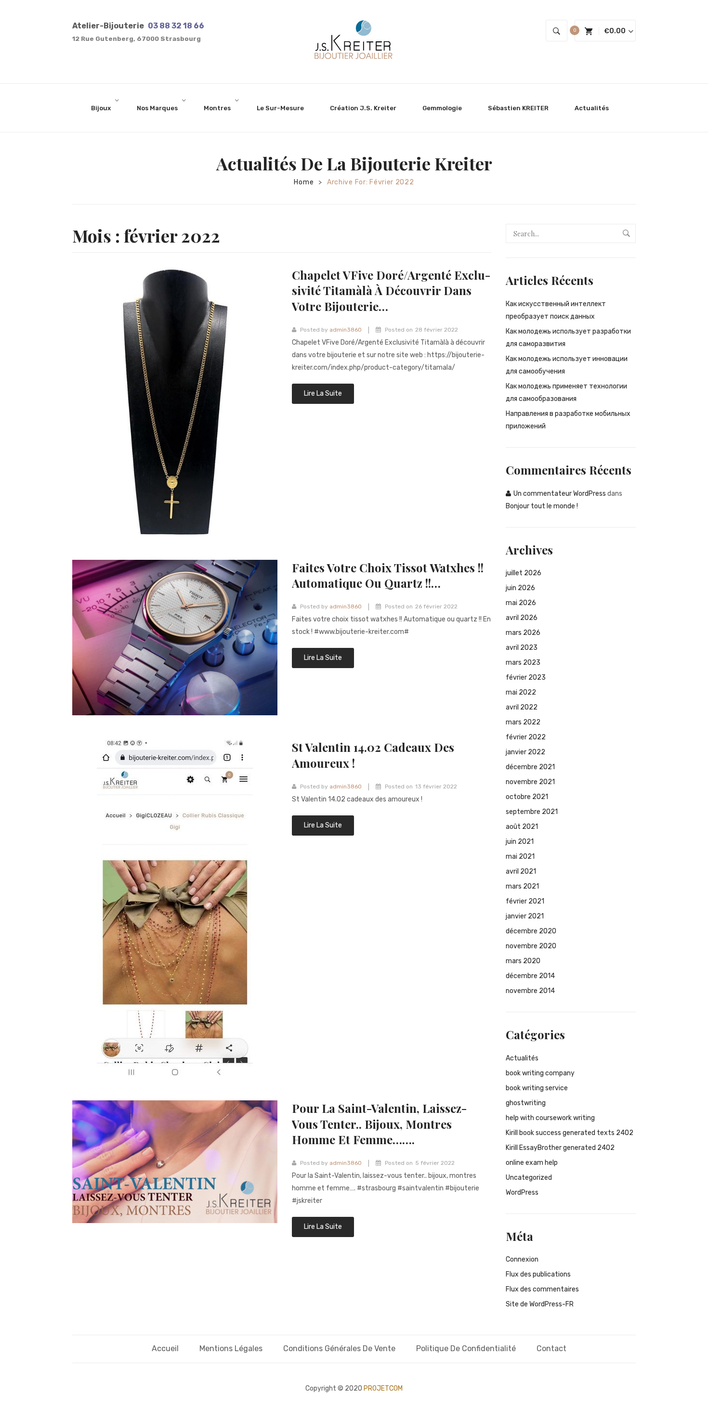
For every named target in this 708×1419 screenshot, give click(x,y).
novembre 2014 (530, 991)
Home (304, 182)
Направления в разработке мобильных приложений (568, 420)
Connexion (522, 1259)
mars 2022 (523, 722)
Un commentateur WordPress (559, 494)
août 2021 (522, 827)
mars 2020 (523, 961)
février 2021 (525, 901)
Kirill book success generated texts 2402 (569, 1133)
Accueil (165, 1348)
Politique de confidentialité (466, 1348)
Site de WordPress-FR (540, 1304)
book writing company (540, 1073)
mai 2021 (520, 856)
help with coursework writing (550, 1118)
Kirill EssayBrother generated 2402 (560, 1148)
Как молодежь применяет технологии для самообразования (566, 392)
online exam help (532, 1163)
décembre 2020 (531, 931)
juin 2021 (520, 842)
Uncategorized (529, 1178)
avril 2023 (522, 648)
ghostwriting (526, 1103)
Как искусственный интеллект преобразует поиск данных (556, 310)
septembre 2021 (532, 812)
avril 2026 (522, 618)
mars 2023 (523, 662)
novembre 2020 (531, 946)
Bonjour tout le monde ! (542, 506)
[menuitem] (105, 108)
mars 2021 (522, 886)
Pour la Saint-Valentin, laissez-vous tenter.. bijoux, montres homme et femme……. (379, 1123)
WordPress (522, 1192)
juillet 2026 (523, 573)
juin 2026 (520, 588)
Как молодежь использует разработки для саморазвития (568, 337)
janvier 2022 (525, 752)
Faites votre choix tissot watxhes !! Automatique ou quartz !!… (388, 575)
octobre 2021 (527, 797)
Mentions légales (230, 1348)
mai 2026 (521, 603)
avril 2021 (521, 871)
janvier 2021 (525, 916)
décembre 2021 (530, 767)
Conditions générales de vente (339, 1348)
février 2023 (526, 677)
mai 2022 (521, 692)
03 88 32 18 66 (176, 25)
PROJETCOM (383, 1388)
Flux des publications (538, 1274)
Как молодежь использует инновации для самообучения (567, 365)
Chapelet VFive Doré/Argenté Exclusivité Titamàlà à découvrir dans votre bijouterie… (391, 290)
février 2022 (526, 737)
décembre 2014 (530, 976)
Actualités (522, 1058)
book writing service (537, 1088)
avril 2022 (522, 707)
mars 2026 (523, 633)
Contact (551, 1348)
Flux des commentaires (542, 1289)
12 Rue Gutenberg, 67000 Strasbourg (136, 38)
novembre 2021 (530, 782)
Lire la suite (323, 393)
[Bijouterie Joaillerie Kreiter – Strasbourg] (354, 41)
